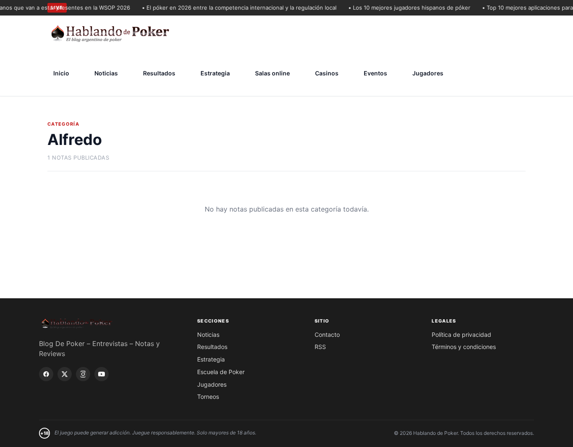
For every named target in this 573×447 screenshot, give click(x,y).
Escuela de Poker (221, 371)
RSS (320, 346)
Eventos (375, 73)
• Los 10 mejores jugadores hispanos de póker (406, 7)
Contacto (327, 334)
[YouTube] (101, 374)
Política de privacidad (461, 334)
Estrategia (215, 73)
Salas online (272, 73)
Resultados (159, 73)
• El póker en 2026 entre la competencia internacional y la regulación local (235, 7)
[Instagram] (83, 374)
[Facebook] (46, 374)
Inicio (61, 73)
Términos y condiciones (464, 346)
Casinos (327, 73)
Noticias (106, 73)
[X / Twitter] (64, 374)
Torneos (208, 396)
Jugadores (427, 73)
